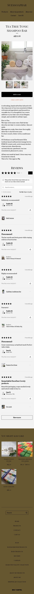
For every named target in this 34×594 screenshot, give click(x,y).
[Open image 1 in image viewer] (17, 60)
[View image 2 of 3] (17, 84)
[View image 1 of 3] (9, 84)
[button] (21, 173)
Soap (17, 543)
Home (17, 521)
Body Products (17, 551)
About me (29, 12)
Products (5, 12)
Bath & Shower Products (17, 547)
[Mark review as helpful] (30, 210)
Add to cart (17, 94)
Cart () (20, 15)
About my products (16, 12)
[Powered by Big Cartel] (17, 590)
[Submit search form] (26, 513)
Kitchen (17, 556)
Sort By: (21, 192)
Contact (13, 15)
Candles (17, 560)
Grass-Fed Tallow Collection (17, 565)
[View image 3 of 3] (24, 84)
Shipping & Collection (17, 582)
